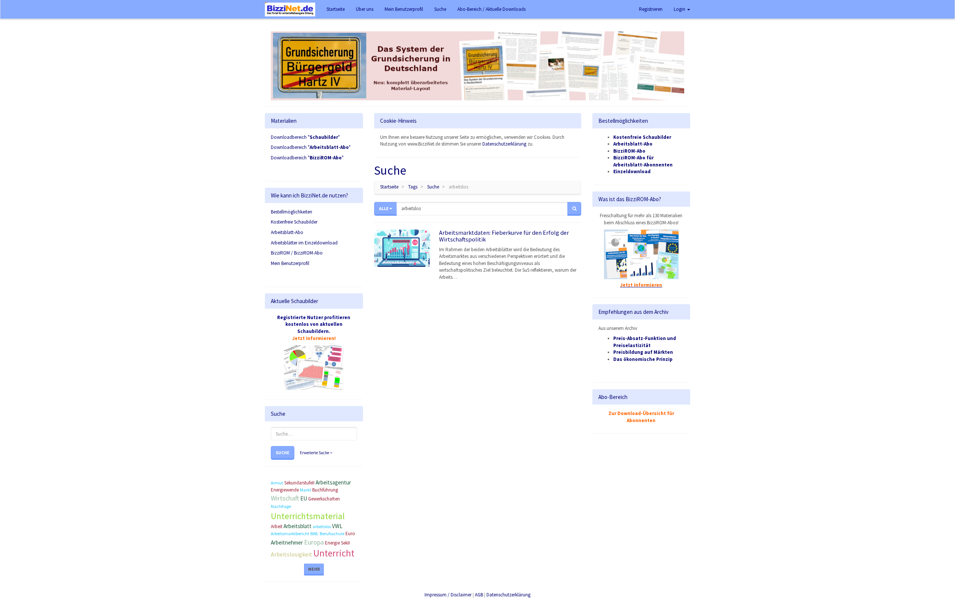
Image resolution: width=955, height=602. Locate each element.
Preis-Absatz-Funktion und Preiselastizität (644, 342)
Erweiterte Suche (315, 452)
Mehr (314, 569)
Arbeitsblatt (297, 526)
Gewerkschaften (324, 499)
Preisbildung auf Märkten (643, 352)
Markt (305, 490)
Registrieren (651, 9)
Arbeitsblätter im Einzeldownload (304, 243)
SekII (345, 543)
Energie (332, 543)
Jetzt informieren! (314, 338)
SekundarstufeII (299, 483)
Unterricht (333, 553)
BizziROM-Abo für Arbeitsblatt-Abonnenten (643, 161)
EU (303, 498)
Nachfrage (281, 506)
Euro (350, 533)
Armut (277, 483)
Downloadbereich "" (305, 137)
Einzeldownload (632, 171)
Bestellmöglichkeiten (291, 212)
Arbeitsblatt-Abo (287, 232)
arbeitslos (322, 526)
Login (680, 9)
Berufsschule (332, 533)
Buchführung (325, 490)
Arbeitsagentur (333, 482)
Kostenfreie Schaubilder (294, 222)
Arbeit (276, 526)
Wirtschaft (285, 498)
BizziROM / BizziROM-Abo (297, 253)
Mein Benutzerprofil (290, 263)
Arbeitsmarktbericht (290, 533)
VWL (337, 526)
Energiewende (285, 490)
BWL (314, 533)
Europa (314, 542)
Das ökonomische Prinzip (643, 359)
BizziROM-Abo (629, 151)
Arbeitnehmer (287, 542)
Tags (412, 187)
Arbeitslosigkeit (291, 554)
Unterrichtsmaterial (308, 516)
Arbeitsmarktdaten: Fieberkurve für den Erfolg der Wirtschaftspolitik (504, 236)
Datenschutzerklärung (504, 144)
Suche (282, 452)
